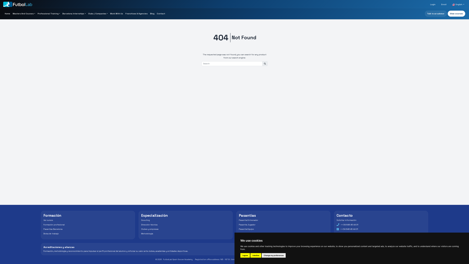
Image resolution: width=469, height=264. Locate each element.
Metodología (147, 233)
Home (7, 13)
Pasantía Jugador (247, 224)
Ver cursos (48, 220)
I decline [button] (255, 255)
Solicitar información (346, 220)
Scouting (145, 220)
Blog (152, 13)
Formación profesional (54, 224)
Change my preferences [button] (274, 255)
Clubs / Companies (97, 13)
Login (432, 4)
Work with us (116, 13)
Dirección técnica (149, 224)
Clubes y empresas (150, 229)
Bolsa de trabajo (51, 233)
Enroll (443, 4)
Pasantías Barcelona (52, 229)
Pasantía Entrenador (248, 220)
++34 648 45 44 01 (349, 224)
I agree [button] (245, 255)
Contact (161, 13)
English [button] (459, 4)
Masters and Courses (23, 13)
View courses (456, 13)
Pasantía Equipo (246, 229)
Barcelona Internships (73, 13)
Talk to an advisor (435, 13)
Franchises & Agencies (136, 13)
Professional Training (48, 13)
